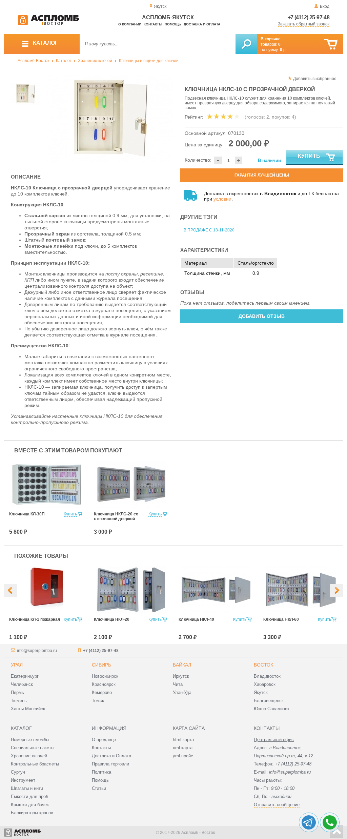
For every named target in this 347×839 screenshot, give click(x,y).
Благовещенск (269, 700)
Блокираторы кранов (32, 812)
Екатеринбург (25, 676)
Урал (17, 665)
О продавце (104, 739)
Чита (178, 684)
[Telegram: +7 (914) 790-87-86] (309, 822)
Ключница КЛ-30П (27, 514)
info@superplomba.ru (37, 650)
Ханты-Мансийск (28, 708)
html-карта (183, 739)
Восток (263, 665)
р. (283, 49)
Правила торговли (110, 763)
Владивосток (267, 676)
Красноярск (104, 684)
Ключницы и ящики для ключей (149, 60)
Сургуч (18, 772)
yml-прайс (183, 755)
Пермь (17, 692)
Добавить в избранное (314, 78)
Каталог (63, 60)
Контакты (153, 24)
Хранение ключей (95, 60)
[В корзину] (331, 44)
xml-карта (182, 747)
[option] (110, 119)
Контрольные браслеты (35, 763)
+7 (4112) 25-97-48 (308, 17)
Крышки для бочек (30, 804)
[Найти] (246, 44)
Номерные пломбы (30, 739)
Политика (101, 772)
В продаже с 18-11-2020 (209, 230)
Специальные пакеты (32, 747)
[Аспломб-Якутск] (48, 23)
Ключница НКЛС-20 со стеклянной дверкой (116, 516)
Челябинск (22, 684)
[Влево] (10, 590)
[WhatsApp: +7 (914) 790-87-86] (330, 822)
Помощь (173, 24)
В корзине (271, 39)
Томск (98, 700)
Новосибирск (105, 676)
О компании (129, 24)
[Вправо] (336, 590)
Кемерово (102, 692)
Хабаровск (264, 684)
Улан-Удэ (182, 692)
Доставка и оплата (202, 24)
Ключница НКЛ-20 (111, 619)
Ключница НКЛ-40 (196, 619)
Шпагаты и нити (27, 788)
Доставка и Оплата (111, 755)
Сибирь (101, 665)
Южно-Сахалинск (271, 708)
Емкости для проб (29, 796)
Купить (309, 156)
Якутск (261, 692)
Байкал (182, 665)
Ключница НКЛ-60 (281, 619)
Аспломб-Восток (33, 60)
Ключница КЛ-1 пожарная (34, 619)
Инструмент (23, 780)
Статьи (99, 788)
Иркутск (181, 676)
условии (222, 199)
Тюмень (19, 700)
